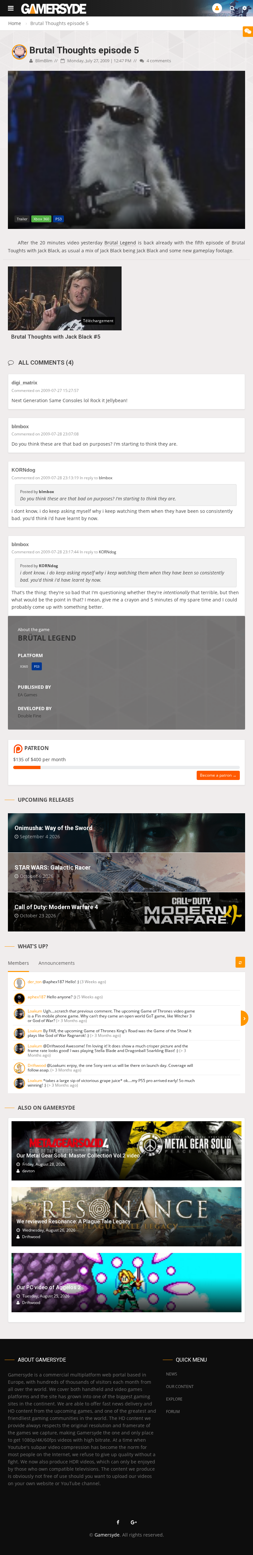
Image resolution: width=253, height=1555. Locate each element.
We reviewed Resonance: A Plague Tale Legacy (73, 1221)
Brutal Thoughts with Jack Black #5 (55, 336)
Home (14, 23)
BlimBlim (43, 61)
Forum (173, 1411)
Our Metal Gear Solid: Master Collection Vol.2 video (78, 1155)
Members (18, 963)
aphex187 (37, 997)
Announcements (57, 963)
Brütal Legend (120, 242)
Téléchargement (98, 320)
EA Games (27, 695)
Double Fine (29, 716)
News (171, 1374)
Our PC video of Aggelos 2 (48, 1287)
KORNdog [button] (107, 552)
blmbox (20, 426)
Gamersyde (107, 1535)
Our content (180, 1386)
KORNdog (23, 470)
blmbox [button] (105, 478)
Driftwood (37, 1065)
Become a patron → (218, 775)
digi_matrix (24, 382)
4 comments (158, 61)
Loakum (35, 1011)
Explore (174, 1399)
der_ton (35, 982)
